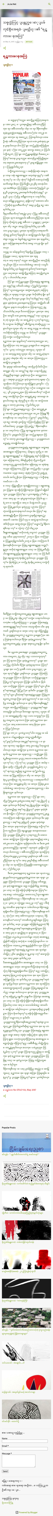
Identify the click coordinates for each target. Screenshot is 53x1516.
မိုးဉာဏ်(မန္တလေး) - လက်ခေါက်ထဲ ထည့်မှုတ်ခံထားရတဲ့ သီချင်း (26, 1184)
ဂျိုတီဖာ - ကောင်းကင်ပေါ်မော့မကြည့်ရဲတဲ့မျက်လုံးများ (22, 1213)
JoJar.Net (11, 4)
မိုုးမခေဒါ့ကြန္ (7, 1503)
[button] (4, 48)
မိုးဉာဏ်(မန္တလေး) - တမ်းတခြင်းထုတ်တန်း (18, 1242)
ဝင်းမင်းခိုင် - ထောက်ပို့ (10, 1421)
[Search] (49, 4)
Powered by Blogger (28, 1512)
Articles (29, 42)
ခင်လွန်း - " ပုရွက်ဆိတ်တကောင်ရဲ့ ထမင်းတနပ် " (20, 1154)
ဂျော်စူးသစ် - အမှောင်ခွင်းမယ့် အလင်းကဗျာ (18, 1392)
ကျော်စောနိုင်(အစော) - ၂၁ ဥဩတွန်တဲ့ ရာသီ (19, 1271)
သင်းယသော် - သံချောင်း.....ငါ (13, 1363)
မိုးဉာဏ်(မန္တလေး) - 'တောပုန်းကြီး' (15, 1301)
